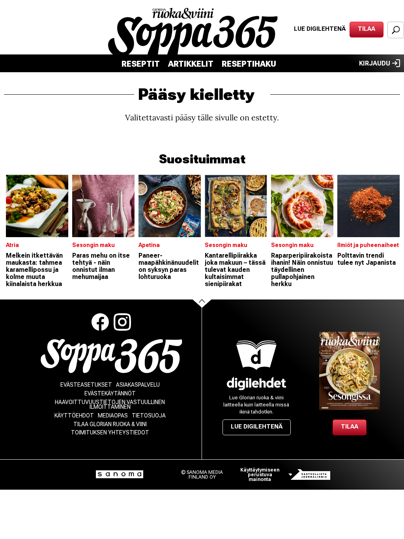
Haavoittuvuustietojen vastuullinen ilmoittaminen (110, 404)
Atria (12, 245)
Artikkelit (190, 64)
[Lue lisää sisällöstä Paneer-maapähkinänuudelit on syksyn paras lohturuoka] (169, 206)
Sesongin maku (93, 245)
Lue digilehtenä (320, 28)
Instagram (122, 322)
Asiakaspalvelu (138, 385)
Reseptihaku (249, 64)
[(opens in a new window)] (256, 383)
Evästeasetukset (86, 385)
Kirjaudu (374, 63)
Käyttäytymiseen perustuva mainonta (259, 474)
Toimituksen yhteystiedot (110, 432)
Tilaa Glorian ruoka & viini (110, 424)
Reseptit (141, 64)
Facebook (100, 322)
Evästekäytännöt (110, 393)
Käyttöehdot (74, 415)
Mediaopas (113, 415)
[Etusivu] (111, 356)
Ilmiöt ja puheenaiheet (368, 245)
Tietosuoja (149, 415)
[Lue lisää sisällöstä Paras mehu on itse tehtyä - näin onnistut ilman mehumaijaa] (103, 206)
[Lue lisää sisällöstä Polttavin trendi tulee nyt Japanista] (368, 206)
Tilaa (366, 28)
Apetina (149, 245)
